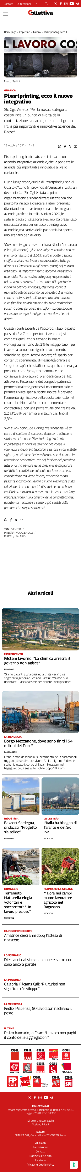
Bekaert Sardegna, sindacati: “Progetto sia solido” (20, 827)
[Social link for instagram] (66, 3)
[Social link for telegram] (77, 3)
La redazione (24, 3)
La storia (40, 1160)
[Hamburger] (5, 14)
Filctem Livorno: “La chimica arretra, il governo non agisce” (37, 660)
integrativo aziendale (18, 532)
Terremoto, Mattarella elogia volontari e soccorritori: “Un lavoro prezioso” (18, 902)
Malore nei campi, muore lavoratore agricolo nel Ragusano (58, 900)
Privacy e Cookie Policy (40, 1164)
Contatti (8, 3)
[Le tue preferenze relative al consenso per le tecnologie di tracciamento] (74, 1165)
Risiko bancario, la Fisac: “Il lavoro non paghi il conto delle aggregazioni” (40, 1035)
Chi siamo (40, 1142)
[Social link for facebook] (60, 3)
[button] (59, 146)
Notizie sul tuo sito (40, 1155)
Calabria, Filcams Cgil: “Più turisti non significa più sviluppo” (34, 986)
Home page (10, 32)
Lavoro (37, 32)
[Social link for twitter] (55, 3)
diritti (8, 536)
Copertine (24, 32)
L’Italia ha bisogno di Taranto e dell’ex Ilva (60, 827)
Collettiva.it (40, 1106)
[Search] (46, 4)
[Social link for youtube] (72, 3)
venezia (16, 529)
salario (21, 536)
